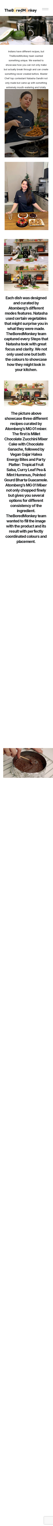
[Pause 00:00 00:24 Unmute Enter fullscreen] (26, 123)
